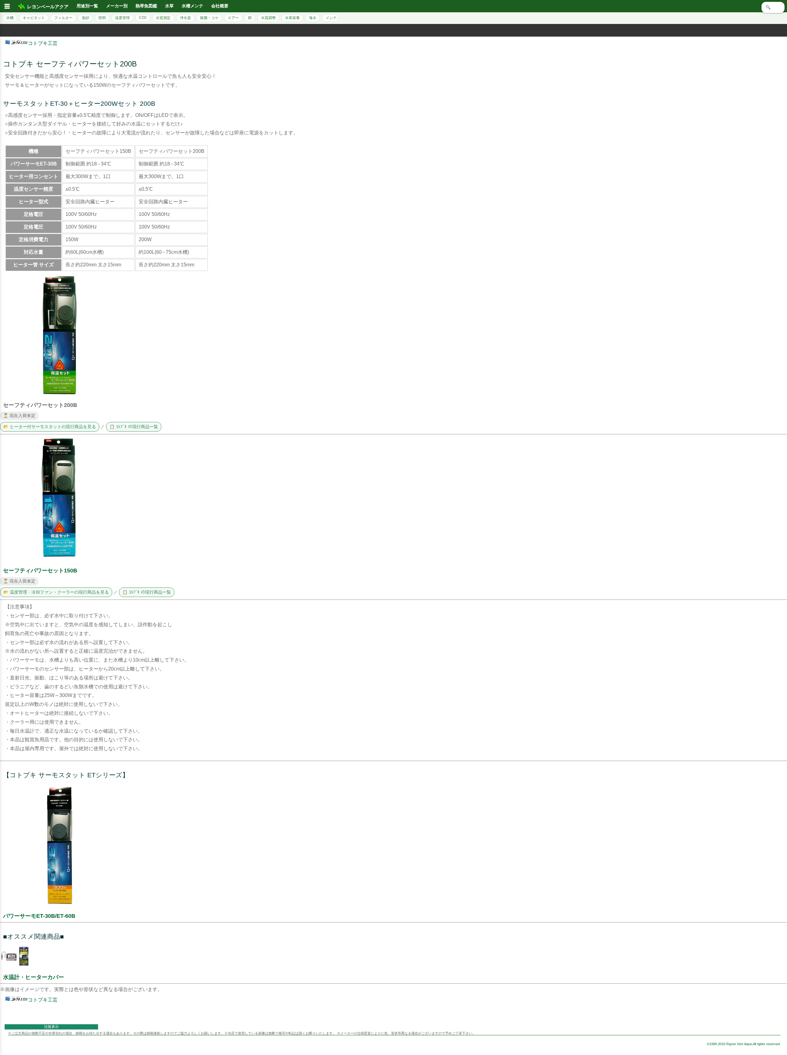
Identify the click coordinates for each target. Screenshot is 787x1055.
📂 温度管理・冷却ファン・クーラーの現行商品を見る (56, 592)
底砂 (85, 18)
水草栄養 (292, 18)
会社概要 (219, 6)
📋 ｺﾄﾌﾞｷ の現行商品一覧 (133, 426)
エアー (233, 18)
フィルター (63, 18)
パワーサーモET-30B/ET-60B (39, 916)
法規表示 (51, 1027)
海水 (312, 18)
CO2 (143, 17)
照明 (102, 18)
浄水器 (185, 18)
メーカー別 (117, 6)
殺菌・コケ (209, 18)
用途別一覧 (87, 6)
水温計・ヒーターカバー (33, 977)
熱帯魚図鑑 (146, 6)
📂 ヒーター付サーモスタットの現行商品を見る (49, 426)
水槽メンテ (192, 6)
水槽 (10, 18)
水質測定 (163, 18)
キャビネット (34, 18)
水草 (169, 6)
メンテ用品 (335, 18)
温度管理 (122, 18)
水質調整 (268, 18)
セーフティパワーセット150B (40, 570)
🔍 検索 (773, 7)
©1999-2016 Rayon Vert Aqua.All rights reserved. (744, 1044)
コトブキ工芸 (42, 43)
